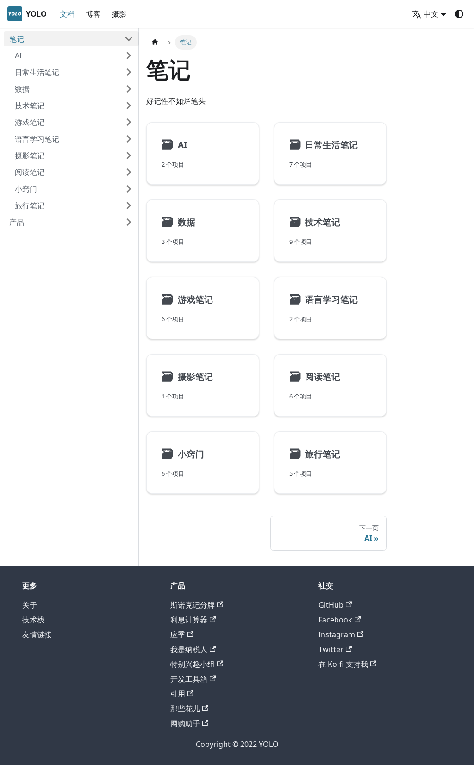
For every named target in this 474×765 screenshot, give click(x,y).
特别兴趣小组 (192, 664)
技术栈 (33, 620)
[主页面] (155, 42)
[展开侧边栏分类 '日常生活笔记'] (128, 72)
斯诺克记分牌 (192, 605)
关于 (29, 605)
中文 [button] (431, 14)
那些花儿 (185, 708)
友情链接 (37, 634)
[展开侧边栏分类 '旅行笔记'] (128, 205)
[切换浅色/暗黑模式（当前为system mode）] (459, 13)
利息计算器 (188, 620)
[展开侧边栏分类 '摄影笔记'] (128, 155)
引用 (177, 694)
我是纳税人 (188, 649)
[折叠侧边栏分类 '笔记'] (128, 38)
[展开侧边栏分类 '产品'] (128, 222)
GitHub (330, 605)
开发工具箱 (188, 679)
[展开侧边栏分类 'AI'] (128, 55)
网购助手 (185, 723)
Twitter (330, 649)
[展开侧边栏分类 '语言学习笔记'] (128, 138)
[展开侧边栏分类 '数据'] (128, 88)
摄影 (119, 14)
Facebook (335, 620)
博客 (93, 14)
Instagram (336, 634)
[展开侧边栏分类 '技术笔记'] (128, 105)
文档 (67, 14)
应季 (177, 634)
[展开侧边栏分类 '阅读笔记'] (128, 172)
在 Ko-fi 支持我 (343, 664)
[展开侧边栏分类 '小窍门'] (128, 188)
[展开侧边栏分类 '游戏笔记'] (128, 122)
